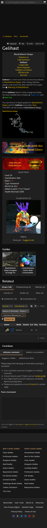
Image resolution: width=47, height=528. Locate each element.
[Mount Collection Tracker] (23, 147)
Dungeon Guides (9, 460)
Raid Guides (7, 464)
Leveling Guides (30, 468)
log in (21, 424)
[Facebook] (25, 516)
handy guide (40, 376)
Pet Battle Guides (10, 476)
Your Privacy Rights (12, 507)
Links (31, 44)
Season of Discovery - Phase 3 (14, 311)
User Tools (19, 503)
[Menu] (2, 2)
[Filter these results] (35, 306)
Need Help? (8, 503)
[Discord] (13, 516)
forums (32, 384)
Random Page (27, 507)
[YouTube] (29, 516)
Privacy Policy (16, 511)
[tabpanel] (23, 322)
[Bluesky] (21, 516)
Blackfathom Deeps (32, 107)
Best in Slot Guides (32, 456)
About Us (29, 503)
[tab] (7, 287)
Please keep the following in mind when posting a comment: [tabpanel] (23, 395)
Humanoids (24, 36)
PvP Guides (28, 476)
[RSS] (33, 516)
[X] (17, 516)
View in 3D (39, 44)
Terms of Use (30, 511)
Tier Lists (7, 491)
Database (8, 36)
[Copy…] (31, 306)
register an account (31, 424)
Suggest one (28, 240)
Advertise (40, 503)
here (34, 105)
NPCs (16, 36)
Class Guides (8, 452)
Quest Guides (8, 468)
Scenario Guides (9, 480)
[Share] (44, 2)
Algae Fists (12, 330)
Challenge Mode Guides (12, 483)
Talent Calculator (10, 487)
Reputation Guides (10, 472)
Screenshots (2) (23, 198)
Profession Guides (10, 456)
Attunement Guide (32, 452)
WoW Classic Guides (33, 449)
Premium (39, 507)
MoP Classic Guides (11, 449)
